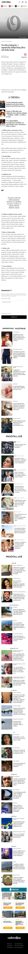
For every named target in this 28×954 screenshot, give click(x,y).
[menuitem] (22, 2)
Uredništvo (9, 945)
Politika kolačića (19, 947)
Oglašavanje (10, 947)
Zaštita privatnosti (19, 945)
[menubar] (22, 2)
